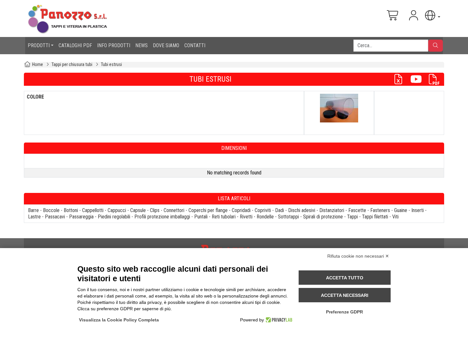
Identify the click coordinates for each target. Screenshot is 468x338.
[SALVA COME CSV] (401, 79)
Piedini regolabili (114, 217)
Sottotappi (288, 217)
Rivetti (246, 217)
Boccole (51, 210)
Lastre (34, 217)
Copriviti (263, 210)
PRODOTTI (39, 45)
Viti (395, 217)
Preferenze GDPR (344, 311)
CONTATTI (194, 45)
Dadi (279, 210)
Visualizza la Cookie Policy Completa (119, 319)
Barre (33, 210)
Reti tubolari (224, 217)
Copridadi (241, 210)
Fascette (357, 210)
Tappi (352, 217)
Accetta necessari (344, 295)
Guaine (400, 210)
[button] (432, 15)
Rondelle (265, 217)
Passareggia (81, 217)
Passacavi (55, 217)
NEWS (141, 45)
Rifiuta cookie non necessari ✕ (358, 256)
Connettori (174, 210)
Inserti (417, 210)
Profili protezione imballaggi (162, 217)
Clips (155, 210)
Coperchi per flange (208, 210)
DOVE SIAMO (166, 45)
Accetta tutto (344, 277)
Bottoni (71, 210)
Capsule (138, 210)
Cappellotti (92, 210)
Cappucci (117, 210)
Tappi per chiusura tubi (72, 64)
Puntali (201, 217)
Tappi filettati (375, 217)
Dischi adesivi (301, 210)
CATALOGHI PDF (75, 45)
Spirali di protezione (323, 217)
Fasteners (380, 210)
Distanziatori (331, 210)
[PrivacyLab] (278, 320)
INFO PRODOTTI (113, 45)
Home (37, 64)
